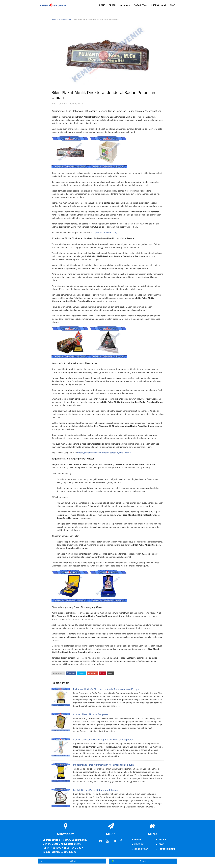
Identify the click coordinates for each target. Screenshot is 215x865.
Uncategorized (65, 19)
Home (102, 5)
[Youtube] (107, 841)
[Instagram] (114, 841)
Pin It (103, 673)
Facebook (71, 673)
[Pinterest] (100, 841)
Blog (172, 5)
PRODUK (138, 844)
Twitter (82, 673)
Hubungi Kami (158, 5)
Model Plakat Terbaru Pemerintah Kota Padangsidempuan (103, 764)
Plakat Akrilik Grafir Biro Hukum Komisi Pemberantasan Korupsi (106, 689)
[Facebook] (121, 841)
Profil (112, 5)
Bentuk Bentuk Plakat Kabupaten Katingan (95, 790)
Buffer (110, 673)
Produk (124, 5)
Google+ (93, 673)
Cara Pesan (140, 5)
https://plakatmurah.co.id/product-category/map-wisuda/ (104, 452)
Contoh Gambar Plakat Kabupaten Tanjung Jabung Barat (103, 739)
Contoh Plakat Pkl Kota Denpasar (90, 714)
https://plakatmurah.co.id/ (105, 232)
